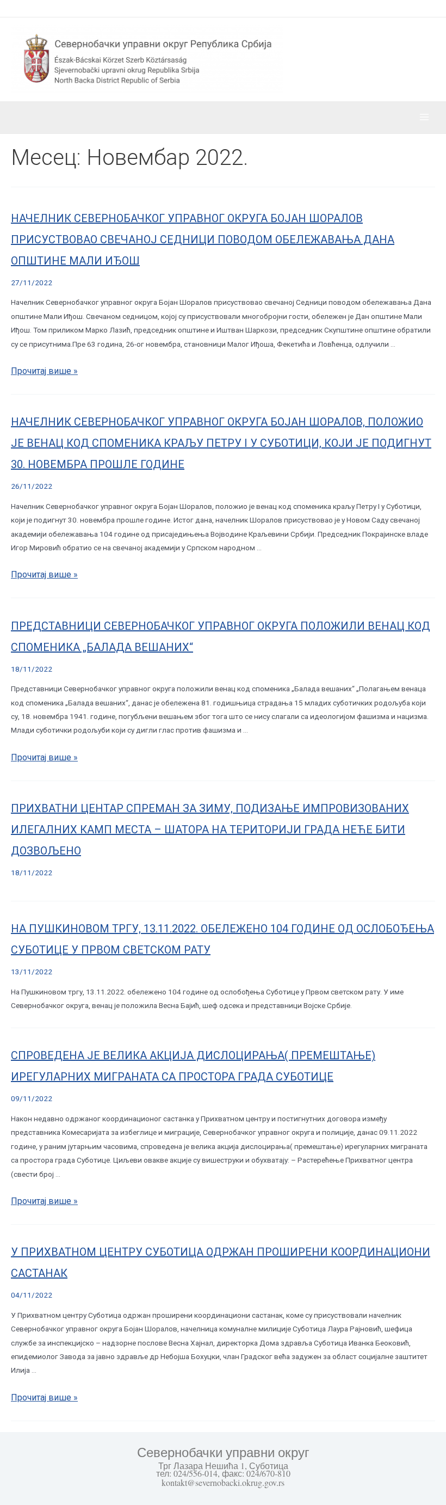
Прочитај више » (44, 371)
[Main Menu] (424, 117)
